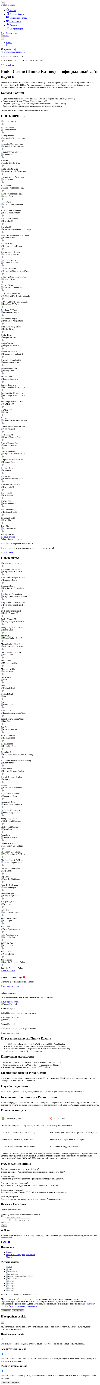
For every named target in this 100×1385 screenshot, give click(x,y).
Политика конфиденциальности (20, 1254)
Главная (9, 1252)
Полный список (8, 537)
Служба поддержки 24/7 (14, 52)
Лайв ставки (15, 21)
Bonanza (13, 25)
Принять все (18, 1311)
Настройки (6, 1311)
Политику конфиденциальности (22, 1306)
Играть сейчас (7, 552)
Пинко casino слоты (18, 18)
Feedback (5, 1223)
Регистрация (11, 33)
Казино (12, 10)
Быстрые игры (16, 29)
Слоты (9, 43)
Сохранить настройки (10, 1383)
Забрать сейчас (7, 65)
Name (3, 1217)
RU (7, 45)
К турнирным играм (10, 986)
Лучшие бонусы (16, 14)
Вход (3, 33)
